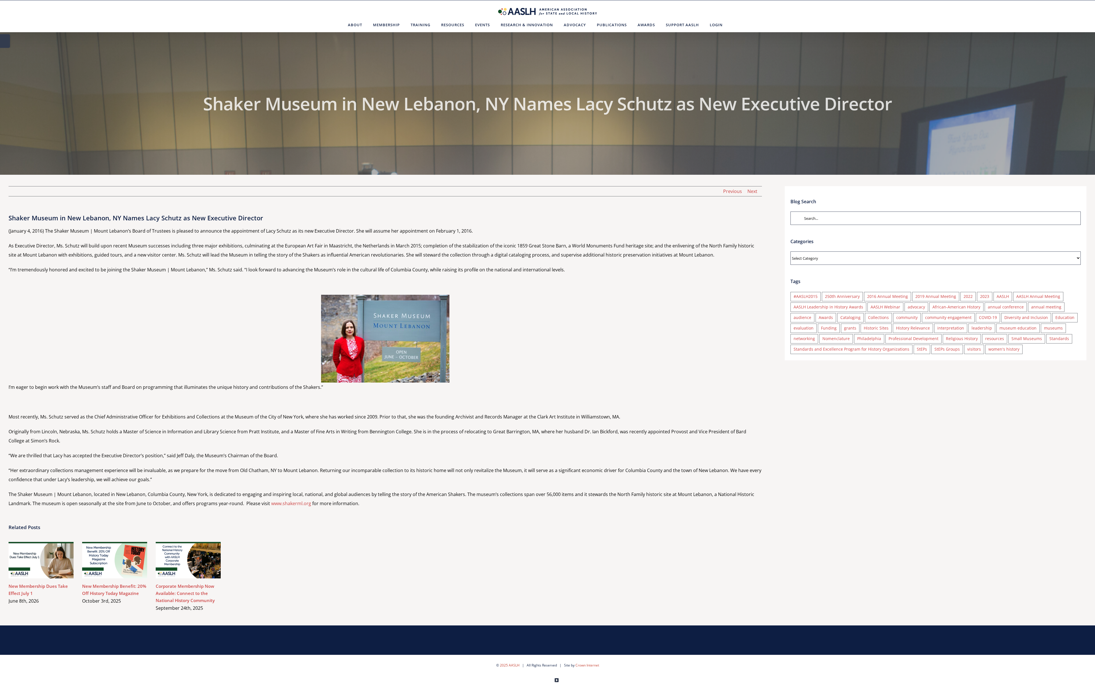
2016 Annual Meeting (887, 296)
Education (1064, 317)
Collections (878, 317)
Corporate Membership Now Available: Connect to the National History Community (180, 560)
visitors (974, 349)
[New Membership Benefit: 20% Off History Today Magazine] (114, 560)
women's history (1003, 349)
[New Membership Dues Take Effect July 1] (41, 560)
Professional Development (913, 338)
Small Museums (1026, 338)
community (907, 317)
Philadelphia (869, 338)
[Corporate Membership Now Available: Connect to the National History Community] (188, 560)
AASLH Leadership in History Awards (828, 307)
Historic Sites (876, 328)
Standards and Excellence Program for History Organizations (851, 349)
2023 (984, 296)
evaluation (804, 328)
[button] (735, 25)
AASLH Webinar (885, 307)
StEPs (922, 349)
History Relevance (913, 328)
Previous (732, 191)
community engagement (948, 317)
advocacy (916, 307)
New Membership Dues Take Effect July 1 (33, 560)
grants (850, 328)
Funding (829, 328)
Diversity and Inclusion (1026, 317)
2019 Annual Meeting (935, 296)
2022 (968, 296)
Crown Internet (587, 665)
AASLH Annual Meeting (1038, 296)
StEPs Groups (947, 349)
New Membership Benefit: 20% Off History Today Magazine (106, 560)
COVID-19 (988, 317)
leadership (982, 328)
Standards (1059, 338)
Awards (826, 317)
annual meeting (1046, 307)
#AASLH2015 (806, 296)
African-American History (956, 307)
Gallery (49, 560)
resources (994, 338)
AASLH (1003, 296)
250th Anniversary (842, 296)
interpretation (950, 328)
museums (1053, 328)
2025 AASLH (510, 665)
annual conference (1006, 307)
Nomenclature (836, 338)
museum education (1018, 328)
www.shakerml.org (291, 503)
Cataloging (850, 317)
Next (752, 191)
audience (802, 317)
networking (804, 338)
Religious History (962, 338)
